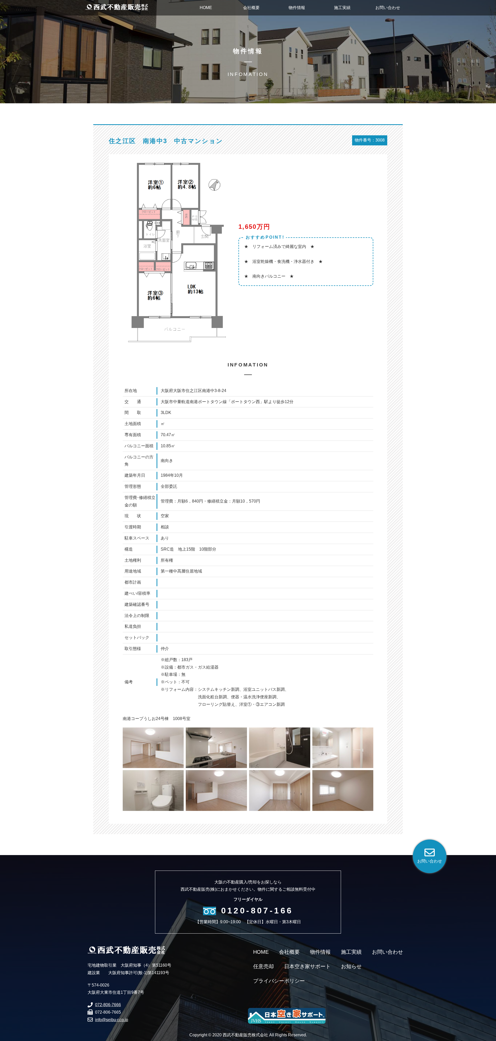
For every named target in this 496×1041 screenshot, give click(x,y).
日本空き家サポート (307, 966)
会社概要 (289, 952)
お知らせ (351, 966)
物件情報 (320, 952)
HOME (261, 952)
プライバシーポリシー (279, 981)
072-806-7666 (108, 1005)
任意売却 (263, 966)
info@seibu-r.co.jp (111, 1019)
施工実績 (351, 952)
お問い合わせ (387, 952)
